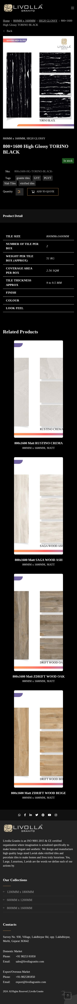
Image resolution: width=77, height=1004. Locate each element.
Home (6, 20)
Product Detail (13, 216)
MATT (51, 448)
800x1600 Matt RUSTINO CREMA (38, 443)
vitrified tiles (27, 183)
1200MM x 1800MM (20, 892)
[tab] (13, 216)
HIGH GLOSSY (48, 20)
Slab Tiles (10, 183)
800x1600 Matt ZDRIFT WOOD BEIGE (38, 793)
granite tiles (23, 178)
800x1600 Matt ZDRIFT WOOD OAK (39, 676)
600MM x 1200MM (19, 900)
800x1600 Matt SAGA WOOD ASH (38, 560)
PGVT (47, 178)
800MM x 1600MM (24, 20)
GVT (37, 178)
